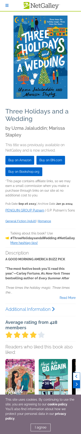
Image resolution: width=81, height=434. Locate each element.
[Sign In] (7, 5)
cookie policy (57, 404)
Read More (68, 298)
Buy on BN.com (50, 160)
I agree (40, 427)
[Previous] (76, 376)
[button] (20, 382)
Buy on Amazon (19, 160)
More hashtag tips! (24, 243)
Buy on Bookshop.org (23, 171)
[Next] (76, 384)
